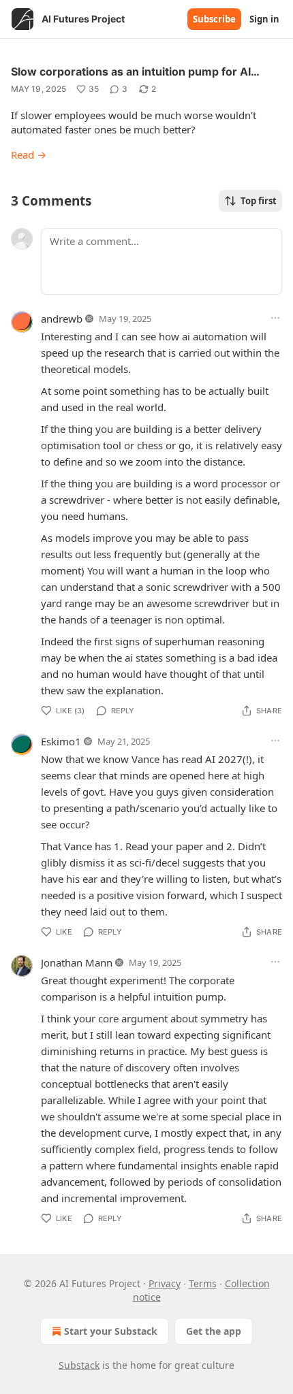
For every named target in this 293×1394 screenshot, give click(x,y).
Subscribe (214, 19)
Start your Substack (110, 1331)
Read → (28, 154)
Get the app (213, 1331)
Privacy (165, 1283)
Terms (203, 1283)
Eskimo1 (61, 741)
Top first (259, 201)
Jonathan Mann (76, 962)
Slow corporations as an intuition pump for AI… (135, 71)
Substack (79, 1365)
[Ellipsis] (275, 318)
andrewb (61, 318)
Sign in (264, 19)
